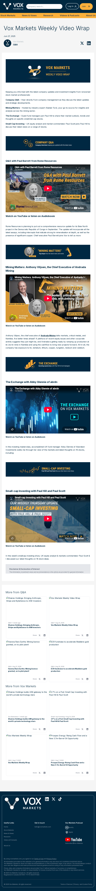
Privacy (76, 884)
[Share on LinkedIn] (89, 43)
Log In (70, 6)
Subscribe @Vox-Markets (74, 843)
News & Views (29, 15)
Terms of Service (66, 884)
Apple (70, 832)
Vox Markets (18, 41)
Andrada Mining (48, 335)
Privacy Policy (51, 859)
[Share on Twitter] (82, 43)
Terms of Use (39, 859)
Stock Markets (7, 15)
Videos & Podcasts (69, 15)
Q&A (15, 44)
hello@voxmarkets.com (43, 827)
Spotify (71, 827)
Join (84, 6)
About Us (91, 15)
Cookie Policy (87, 884)
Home (6, 827)
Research (48, 15)
